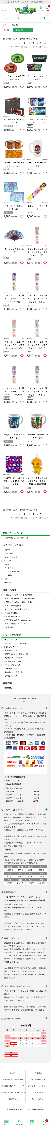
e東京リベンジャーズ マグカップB (37, 436)
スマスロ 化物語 (11, 612)
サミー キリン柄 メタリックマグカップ (14, 164)
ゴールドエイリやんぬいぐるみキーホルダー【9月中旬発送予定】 (37, 481)
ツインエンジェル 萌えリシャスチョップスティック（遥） (37, 252)
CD (5, 578)
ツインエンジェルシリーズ (15, 643)
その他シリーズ (10, 675)
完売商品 (8, 688)
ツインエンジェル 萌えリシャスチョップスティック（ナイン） (37, 391)
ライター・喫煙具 (11, 571)
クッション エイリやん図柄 (37, 78)
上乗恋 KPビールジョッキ (37, 164)
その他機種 (9, 627)
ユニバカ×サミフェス (13, 672)
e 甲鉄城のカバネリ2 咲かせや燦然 (18, 602)
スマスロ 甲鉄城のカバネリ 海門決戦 (19, 598)
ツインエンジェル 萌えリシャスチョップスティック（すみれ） (37, 345)
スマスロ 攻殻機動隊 (12, 605)
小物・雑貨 (9, 553)
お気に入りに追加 (22, 87)
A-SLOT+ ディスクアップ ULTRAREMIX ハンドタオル (14, 481)
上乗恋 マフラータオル (37, 207)
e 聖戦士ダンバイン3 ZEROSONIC (18, 620)
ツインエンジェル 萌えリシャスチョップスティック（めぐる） (14, 345)
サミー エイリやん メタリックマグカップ (37, 121)
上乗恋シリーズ (10, 668)
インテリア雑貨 (10, 557)
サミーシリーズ (10, 639)
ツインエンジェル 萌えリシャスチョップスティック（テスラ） (14, 391)
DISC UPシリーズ (11, 646)
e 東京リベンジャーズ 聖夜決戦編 (18, 594)
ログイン (40, 10)
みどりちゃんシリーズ (13, 661)
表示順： (7, 30)
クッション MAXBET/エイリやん (14, 78)
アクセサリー (9, 568)
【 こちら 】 (30, 904)
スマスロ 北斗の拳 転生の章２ (16, 609)
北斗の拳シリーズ (11, 650)
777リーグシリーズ (12, 664)
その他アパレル (10, 564)
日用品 (7, 550)
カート (47, 8)
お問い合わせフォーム (13, 896)
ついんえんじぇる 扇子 (14, 250)
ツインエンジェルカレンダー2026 (14, 207)
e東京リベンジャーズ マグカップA (14, 436)
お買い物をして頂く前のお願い (17, 537)
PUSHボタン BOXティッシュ (14, 121)
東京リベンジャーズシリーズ (16, 654)
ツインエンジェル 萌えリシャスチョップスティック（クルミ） (37, 298)
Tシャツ (7, 560)
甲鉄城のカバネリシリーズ (15, 657)
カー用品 (8, 575)
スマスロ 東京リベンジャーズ (16, 623)
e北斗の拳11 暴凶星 (12, 616)
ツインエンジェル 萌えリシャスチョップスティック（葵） (14, 298)
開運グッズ (9, 582)
